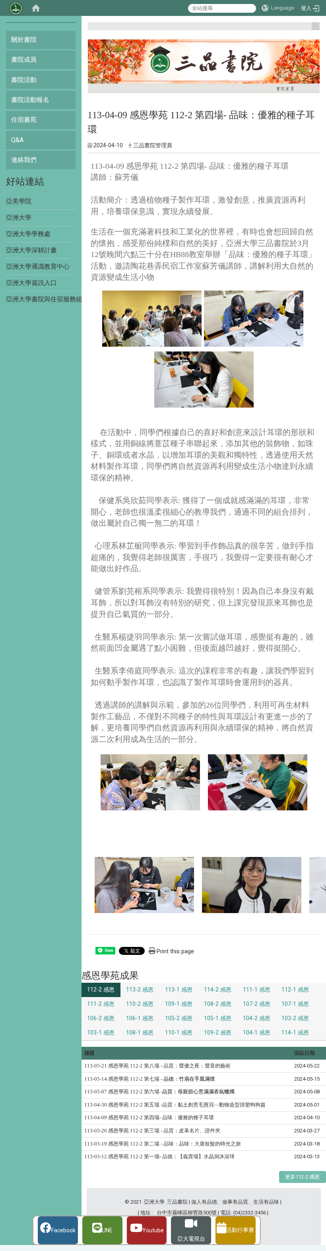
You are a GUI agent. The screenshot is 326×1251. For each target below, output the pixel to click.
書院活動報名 (30, 99)
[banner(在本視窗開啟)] (204, 67)
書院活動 (24, 80)
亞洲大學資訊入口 (31, 283)
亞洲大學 (18, 217)
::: (312, 30)
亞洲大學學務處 (28, 234)
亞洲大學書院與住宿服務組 (44, 299)
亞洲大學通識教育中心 (38, 266)
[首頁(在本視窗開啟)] (36, 8)
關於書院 (24, 39)
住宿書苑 (24, 119)
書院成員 (24, 59)
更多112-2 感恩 (302, 1177)
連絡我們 (24, 160)
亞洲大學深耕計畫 (31, 250)
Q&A (17, 140)
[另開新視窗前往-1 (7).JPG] (144, 885)
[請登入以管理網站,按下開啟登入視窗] (16, 8)
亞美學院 (18, 201)
